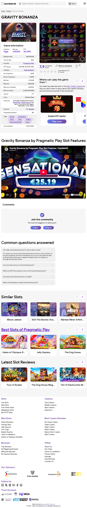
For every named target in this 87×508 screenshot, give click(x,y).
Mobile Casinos (50, 405)
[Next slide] (82, 81)
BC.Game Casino (51, 422)
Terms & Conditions (52, 452)
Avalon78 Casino (57, 116)
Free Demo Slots (7, 408)
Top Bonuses (6, 447)
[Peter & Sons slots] (70, 474)
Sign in (74, 4)
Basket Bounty (7, 432)
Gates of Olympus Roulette (16, 352)
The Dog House (73, 352)
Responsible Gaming (48, 504)
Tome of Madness (8, 434)
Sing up (48, 228)
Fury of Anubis (14, 385)
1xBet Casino (50, 427)
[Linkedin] (21, 486)
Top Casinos (49, 403)
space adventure (16, 122)
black (28, 122)
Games (8, 11)
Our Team (48, 449)
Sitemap (48, 457)
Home (3, 11)
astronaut (22, 116)
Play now (57, 121)
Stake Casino (50, 425)
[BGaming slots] (48, 474)
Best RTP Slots (7, 412)
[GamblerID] (8, 3)
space (12, 119)
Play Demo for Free (66, 45)
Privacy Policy (50, 454)
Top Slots (5, 403)
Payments (48, 410)
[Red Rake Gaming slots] (26, 474)
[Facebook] (17, 486)
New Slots (5, 405)
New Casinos (50, 408)
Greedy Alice (6, 425)
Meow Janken (14, 319)
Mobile (31, 109)
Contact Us (49, 461)
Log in (35, 228)
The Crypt (5, 429)
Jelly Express (43, 352)
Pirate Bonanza (7, 422)
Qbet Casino (50, 434)
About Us (48, 447)
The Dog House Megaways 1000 (48, 385)
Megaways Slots (7, 410)
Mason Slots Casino (52, 432)
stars (20, 119)
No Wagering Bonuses (9, 449)
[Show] (52, 250)
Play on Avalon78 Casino (66, 41)
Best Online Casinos (75, 86)
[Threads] (10, 486)
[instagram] (2, 486)
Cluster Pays (25, 102)
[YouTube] (13, 486)
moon (12, 116)
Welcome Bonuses (8, 452)
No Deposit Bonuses (9, 454)
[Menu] (84, 4)
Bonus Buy (16, 102)
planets (28, 119)
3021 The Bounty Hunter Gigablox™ (49, 319)
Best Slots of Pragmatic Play (25, 329)
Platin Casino (50, 429)
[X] (6, 486)
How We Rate (50, 459)
